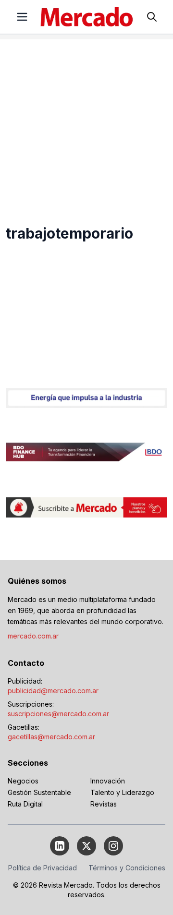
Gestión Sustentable (39, 792)
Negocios (23, 781)
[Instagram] (113, 845)
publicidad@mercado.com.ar (53, 690)
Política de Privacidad (42, 868)
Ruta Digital (25, 804)
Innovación (107, 781)
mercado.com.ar (33, 636)
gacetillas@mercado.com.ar (51, 737)
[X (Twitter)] (86, 845)
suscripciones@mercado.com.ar (58, 714)
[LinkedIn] (59, 845)
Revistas (103, 804)
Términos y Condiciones (126, 868)
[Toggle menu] (22, 16)
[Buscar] (151, 16)
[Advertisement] (86, 125)
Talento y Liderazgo (122, 792)
